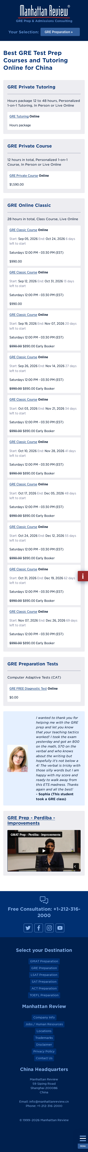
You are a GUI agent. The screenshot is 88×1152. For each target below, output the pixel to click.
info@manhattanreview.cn (49, 1101)
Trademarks (44, 1037)
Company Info (44, 1017)
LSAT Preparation (44, 974)
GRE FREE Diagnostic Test (28, 688)
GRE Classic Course (23, 230)
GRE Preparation (44, 968)
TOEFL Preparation (44, 995)
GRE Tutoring (19, 116)
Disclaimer (44, 1044)
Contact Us (44, 1058)
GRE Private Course (23, 175)
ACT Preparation (44, 988)
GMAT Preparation (44, 961)
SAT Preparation (44, 981)
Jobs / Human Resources (44, 1024)
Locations (44, 1031)
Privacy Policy (44, 1051)
